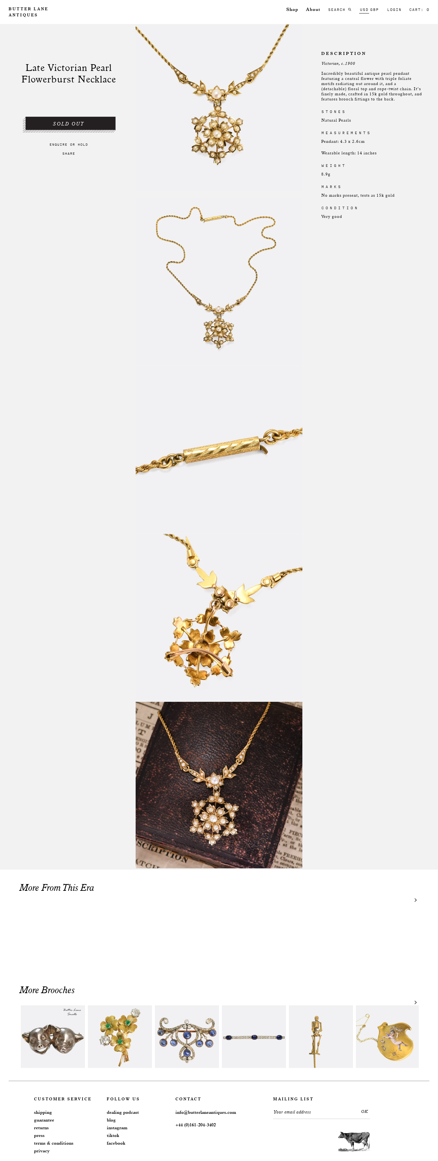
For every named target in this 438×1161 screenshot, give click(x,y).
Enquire (58, 144)
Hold (83, 144)
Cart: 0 (419, 9)
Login (394, 9)
